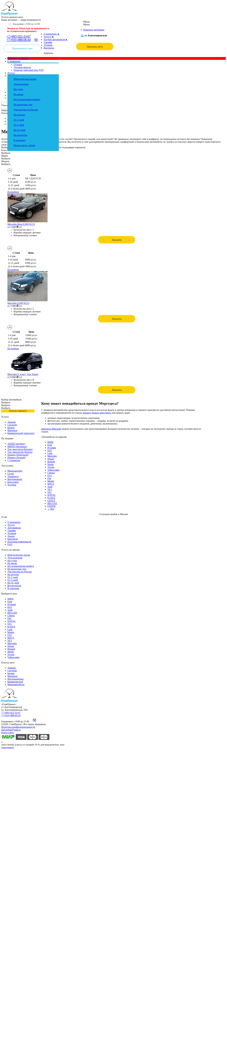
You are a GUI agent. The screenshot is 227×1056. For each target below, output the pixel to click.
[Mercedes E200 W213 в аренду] (27, 300)
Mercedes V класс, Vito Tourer (22, 374)
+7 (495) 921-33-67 (19, 36)
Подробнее (13, 192)
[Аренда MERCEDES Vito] (27, 371)
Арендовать (7, 747)
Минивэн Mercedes (51, 429)
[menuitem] (93, 29)
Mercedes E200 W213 (18, 303)
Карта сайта (7, 732)
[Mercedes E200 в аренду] (27, 221)
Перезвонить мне (22, 48)
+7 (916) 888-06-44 (19, 40)
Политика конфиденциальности (18, 727)
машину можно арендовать (97, 412)
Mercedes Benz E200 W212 (21, 224)
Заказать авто (95, 46)
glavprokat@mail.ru (11, 729)
